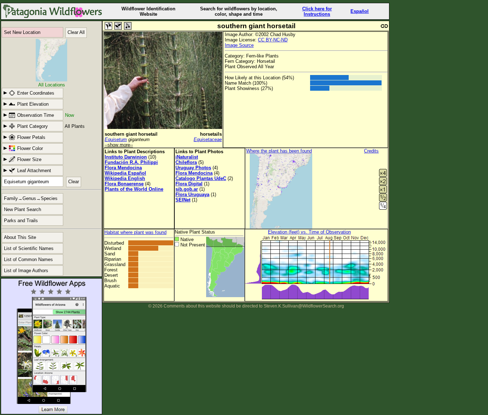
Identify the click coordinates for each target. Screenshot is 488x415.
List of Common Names (28, 259)
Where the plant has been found (279, 151)
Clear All (76, 32)
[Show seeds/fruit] (127, 26)
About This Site (20, 237)
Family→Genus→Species (31, 198)
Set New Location (22, 32)
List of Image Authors (26, 270)
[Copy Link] (384, 25)
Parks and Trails (21, 220)
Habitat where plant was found (135, 232)
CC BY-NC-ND (273, 39)
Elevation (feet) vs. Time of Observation (309, 232)
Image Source (239, 45)
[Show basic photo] (108, 26)
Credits (371, 151)
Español (359, 11)
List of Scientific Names (29, 248)
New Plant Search (22, 209)
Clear (73, 181)
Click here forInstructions (317, 11)
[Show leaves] (118, 26)
